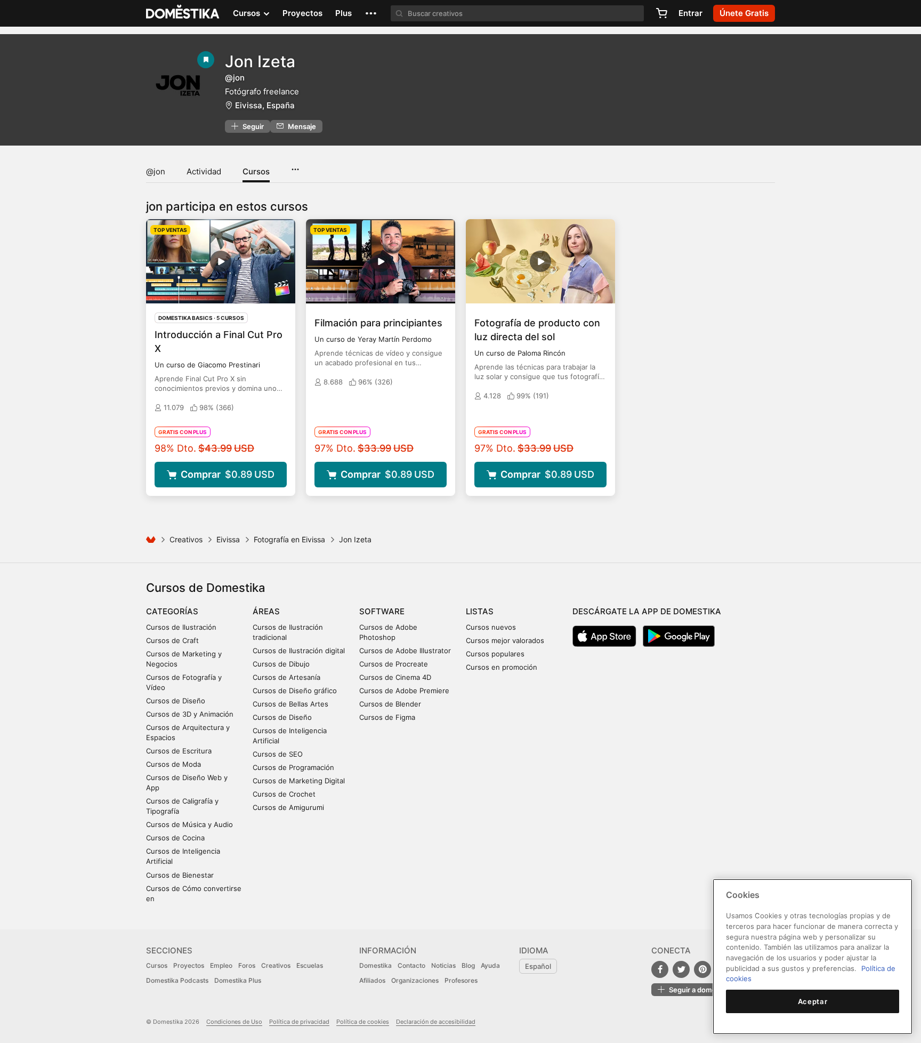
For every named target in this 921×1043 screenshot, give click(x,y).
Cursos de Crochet (284, 794)
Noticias (443, 965)
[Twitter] (681, 969)
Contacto (411, 965)
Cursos (256, 171)
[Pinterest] (702, 969)
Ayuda (490, 965)
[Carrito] (661, 13)
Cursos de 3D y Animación (189, 714)
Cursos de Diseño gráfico (295, 690)
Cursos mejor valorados (505, 640)
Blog (468, 965)
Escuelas (309, 965)
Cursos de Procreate (393, 664)
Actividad (204, 171)
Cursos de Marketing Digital (299, 780)
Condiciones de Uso (234, 1021)
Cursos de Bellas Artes (290, 704)
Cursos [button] (247, 13)
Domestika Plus (237, 980)
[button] (371, 13)
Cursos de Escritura (179, 751)
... (295, 166)
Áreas (266, 611)
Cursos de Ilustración (181, 627)
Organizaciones (415, 980)
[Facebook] (659, 969)
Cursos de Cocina (175, 837)
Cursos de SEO (278, 754)
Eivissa (228, 539)
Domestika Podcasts (177, 980)
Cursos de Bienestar (180, 875)
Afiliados (372, 980)
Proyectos (302, 13)
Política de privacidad (299, 1021)
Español (538, 966)
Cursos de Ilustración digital (299, 650)
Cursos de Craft (172, 640)
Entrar (690, 13)
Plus (343, 13)
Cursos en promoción (501, 667)
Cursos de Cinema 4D (395, 677)
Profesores (461, 980)
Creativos (186, 539)
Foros (246, 965)
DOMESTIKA (183, 13)
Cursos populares (495, 653)
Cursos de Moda (173, 764)
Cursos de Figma (387, 717)
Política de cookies (362, 1021)
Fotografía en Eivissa (289, 539)
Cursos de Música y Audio (189, 824)
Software (382, 611)
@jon (155, 171)
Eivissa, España (265, 105)
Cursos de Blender (390, 704)
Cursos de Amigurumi (288, 807)
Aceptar (813, 1001)
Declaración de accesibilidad (435, 1021)
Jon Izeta (260, 61)
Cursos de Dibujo (281, 664)
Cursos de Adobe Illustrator (405, 650)
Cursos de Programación (293, 767)
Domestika (375, 965)
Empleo (221, 965)
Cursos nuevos (491, 627)
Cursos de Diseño (175, 700)
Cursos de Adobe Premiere (404, 690)
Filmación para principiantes (378, 322)
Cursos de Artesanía (286, 677)
